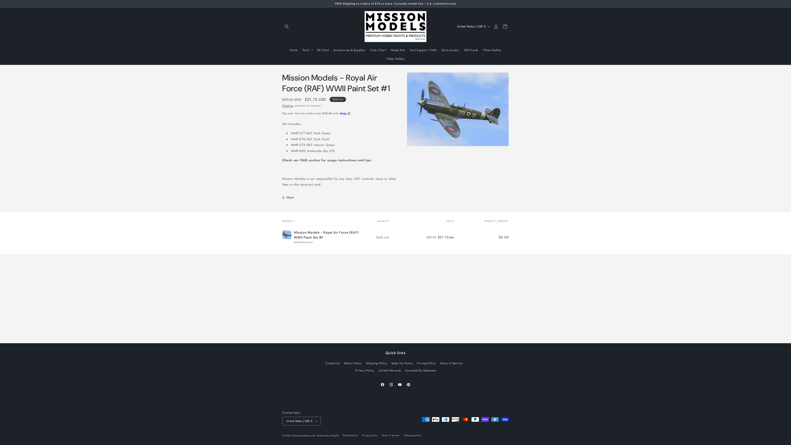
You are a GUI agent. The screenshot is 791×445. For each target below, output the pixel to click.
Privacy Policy (364, 370)
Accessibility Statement (420, 370)
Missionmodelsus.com (304, 435)
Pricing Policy (426, 363)
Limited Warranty (389, 370)
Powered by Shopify (328, 435)
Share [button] (290, 197)
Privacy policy (370, 435)
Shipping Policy (376, 363)
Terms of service (390, 435)
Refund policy (350, 435)
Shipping (287, 106)
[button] (286, 26)
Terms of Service (451, 363)
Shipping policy (412, 435)
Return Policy (353, 363)
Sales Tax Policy (402, 363)
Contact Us (332, 363)
